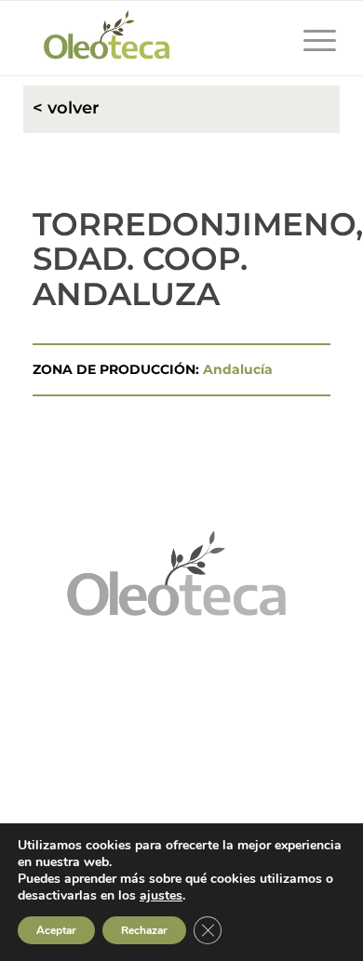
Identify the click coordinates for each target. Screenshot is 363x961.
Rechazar (144, 930)
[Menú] (310, 38)
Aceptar (56, 930)
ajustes (161, 896)
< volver (66, 108)
